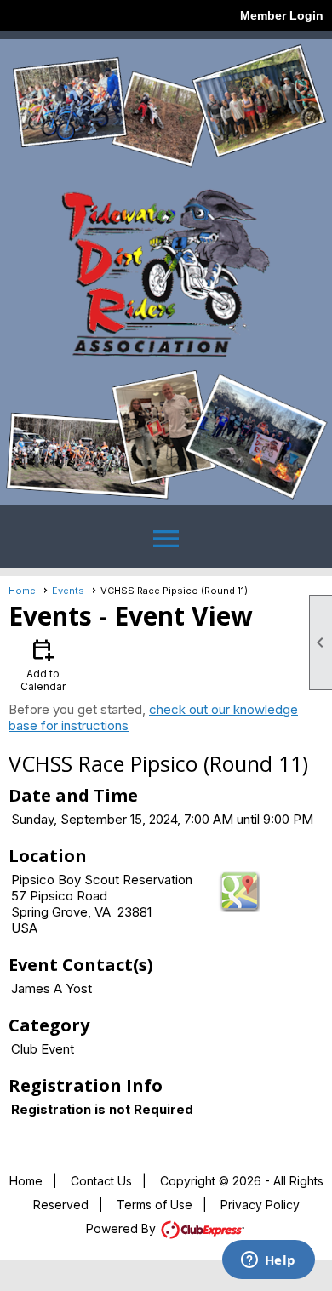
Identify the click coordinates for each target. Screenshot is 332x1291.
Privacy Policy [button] (260, 1204)
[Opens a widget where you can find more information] (268, 1261)
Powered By (122, 1228)
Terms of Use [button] (154, 1204)
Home (22, 591)
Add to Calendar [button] (43, 664)
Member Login (281, 15)
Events (68, 591)
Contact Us (101, 1181)
